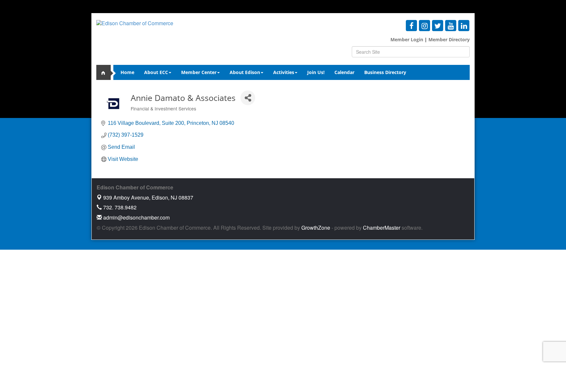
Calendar (344, 72)
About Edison (245, 72)
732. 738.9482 (119, 207)
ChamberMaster (381, 227)
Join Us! (316, 72)
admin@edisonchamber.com (136, 217)
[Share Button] (247, 97)
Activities (283, 72)
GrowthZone (315, 227)
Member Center (199, 72)
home (106, 72)
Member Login (406, 39)
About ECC (156, 72)
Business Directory (385, 72)
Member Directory (448, 39)
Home (127, 72)
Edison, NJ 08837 (148, 197)
